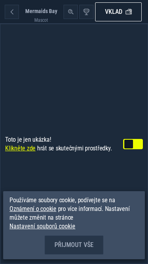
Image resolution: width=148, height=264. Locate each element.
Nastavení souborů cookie (42, 226)
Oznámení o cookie (32, 209)
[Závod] (86, 12)
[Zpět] (12, 12)
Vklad (113, 11)
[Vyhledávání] (71, 12)
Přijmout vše (74, 245)
